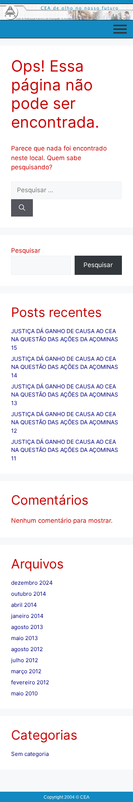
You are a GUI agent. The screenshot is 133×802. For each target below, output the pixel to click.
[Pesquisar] (22, 208)
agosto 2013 (27, 626)
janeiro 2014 (27, 615)
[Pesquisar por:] (66, 190)
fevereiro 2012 (30, 682)
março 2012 (26, 671)
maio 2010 (24, 693)
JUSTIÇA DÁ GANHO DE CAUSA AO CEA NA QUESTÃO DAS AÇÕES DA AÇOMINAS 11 (64, 450)
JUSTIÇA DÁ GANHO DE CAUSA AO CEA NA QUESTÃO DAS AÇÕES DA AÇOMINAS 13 (64, 395)
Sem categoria (30, 753)
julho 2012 (24, 660)
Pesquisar (25, 250)
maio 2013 (24, 638)
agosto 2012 (27, 649)
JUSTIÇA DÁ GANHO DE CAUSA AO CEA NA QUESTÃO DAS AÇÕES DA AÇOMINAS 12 (64, 422)
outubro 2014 (28, 593)
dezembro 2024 (32, 582)
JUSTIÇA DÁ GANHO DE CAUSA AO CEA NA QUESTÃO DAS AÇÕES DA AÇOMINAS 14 (64, 367)
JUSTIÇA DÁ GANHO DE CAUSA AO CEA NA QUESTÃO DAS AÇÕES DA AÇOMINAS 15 (64, 339)
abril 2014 (24, 604)
